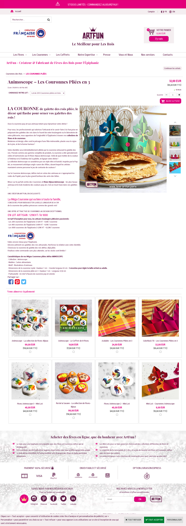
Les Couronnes (40, 54)
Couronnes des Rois (14, 74)
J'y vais (159, 38)
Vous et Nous (126, 54)
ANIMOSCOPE (57, 256)
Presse (106, 54)
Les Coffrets (63, 54)
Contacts (168, 54)
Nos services (148, 54)
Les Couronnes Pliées (36, 74)
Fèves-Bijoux (49, 182)
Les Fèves (18, 54)
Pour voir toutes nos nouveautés (52, 492)
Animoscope (22, 259)
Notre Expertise (86, 54)
